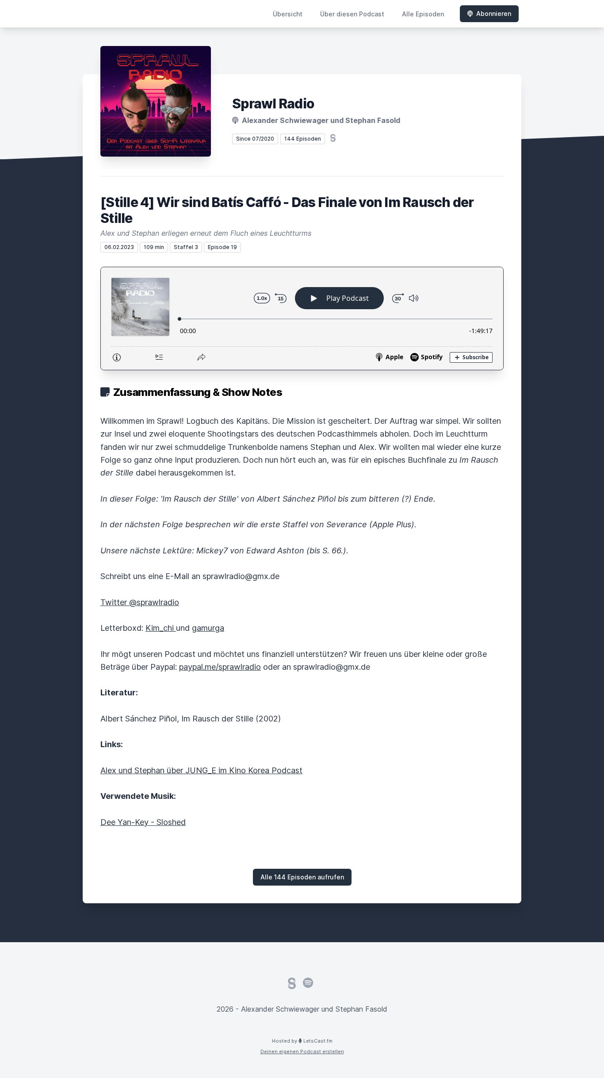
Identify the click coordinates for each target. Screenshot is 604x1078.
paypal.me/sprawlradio (220, 666)
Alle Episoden (423, 14)
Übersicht (287, 14)
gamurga (208, 628)
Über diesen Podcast (352, 14)
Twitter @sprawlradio (139, 602)
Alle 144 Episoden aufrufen (302, 877)
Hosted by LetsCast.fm (302, 1041)
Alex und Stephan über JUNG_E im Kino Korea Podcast (201, 770)
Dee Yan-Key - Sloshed (143, 822)
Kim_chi (160, 628)
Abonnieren (493, 13)
